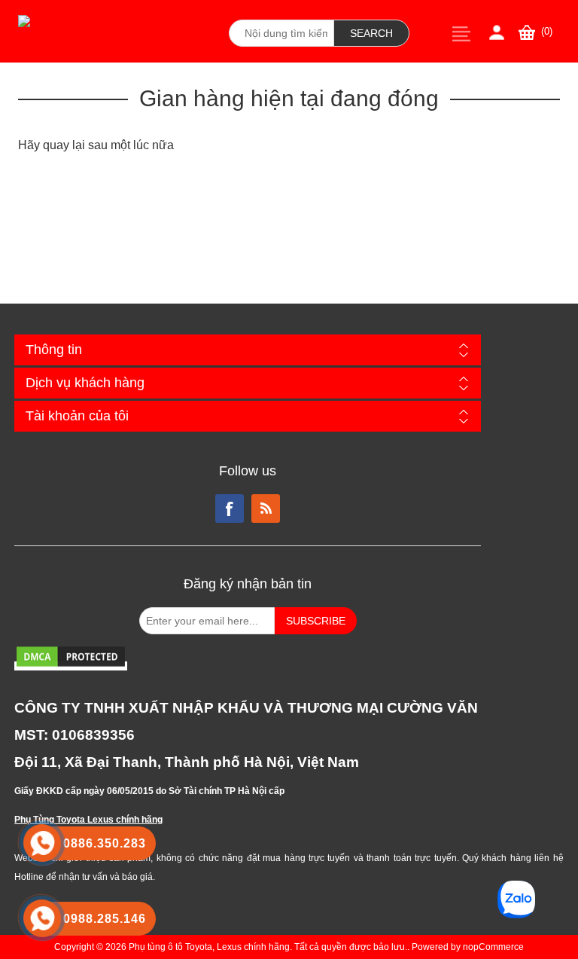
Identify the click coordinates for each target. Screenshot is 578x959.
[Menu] (461, 33)
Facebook (229, 508)
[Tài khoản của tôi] (496, 32)
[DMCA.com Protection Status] (70, 665)
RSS (265, 508)
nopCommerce (493, 947)
